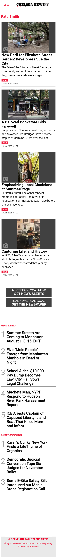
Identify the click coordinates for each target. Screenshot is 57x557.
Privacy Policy (46, 543)
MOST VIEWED (8, 325)
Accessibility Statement (28, 546)
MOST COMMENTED (11, 435)
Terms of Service (30, 543)
